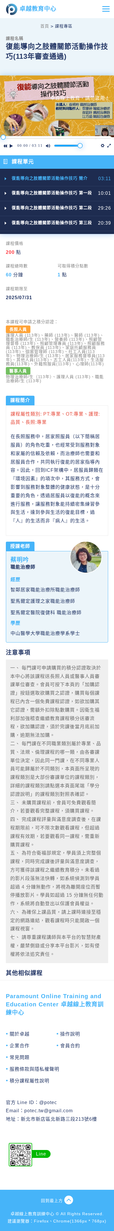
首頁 (44, 26)
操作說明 (70, 1034)
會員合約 (70, 1045)
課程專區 (63, 26)
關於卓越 (20, 1034)
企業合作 (20, 1045)
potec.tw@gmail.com (48, 1110)
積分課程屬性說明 (29, 1080)
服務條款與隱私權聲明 (34, 1069)
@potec (48, 1102)
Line (41, 1153)
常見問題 (20, 1057)
